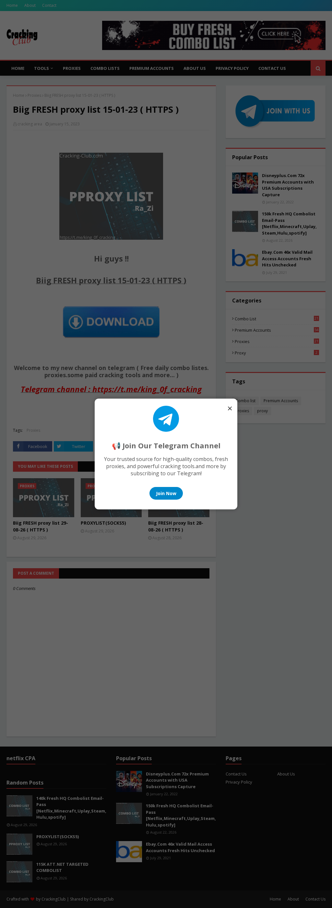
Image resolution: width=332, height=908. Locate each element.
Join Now (166, 493)
